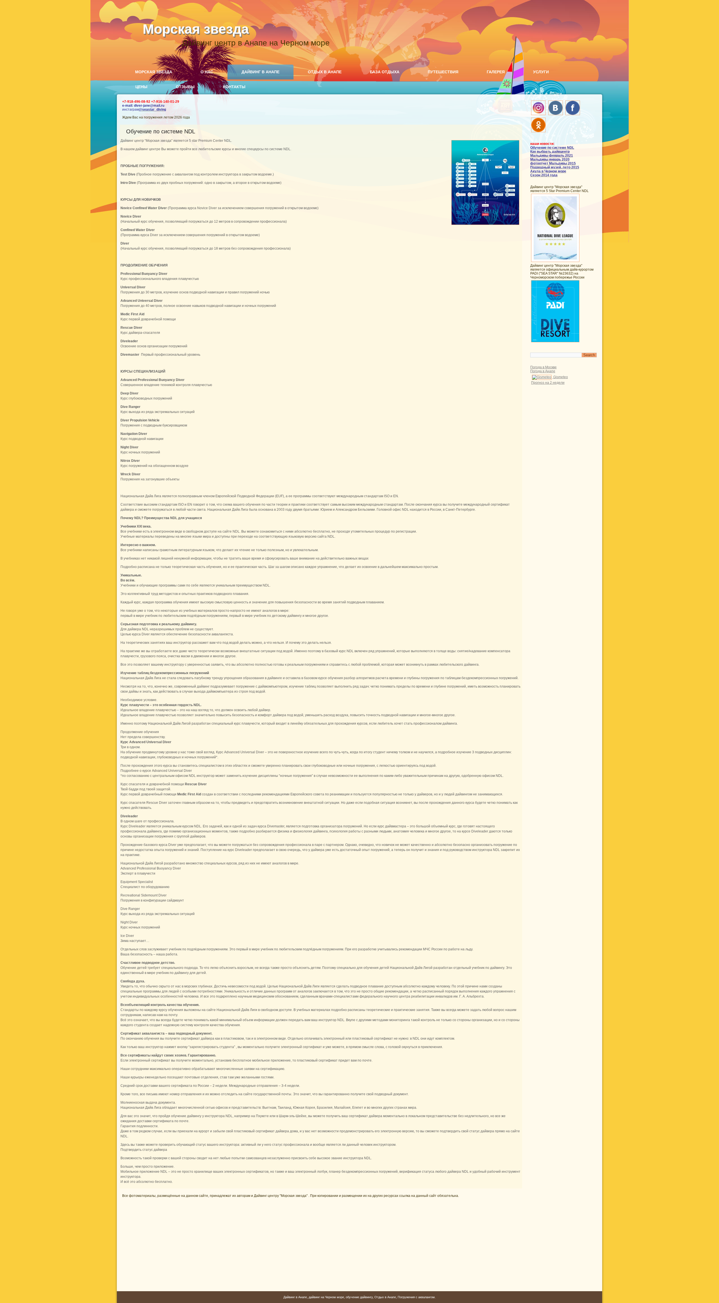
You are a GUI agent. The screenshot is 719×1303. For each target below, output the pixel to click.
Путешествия (443, 72)
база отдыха (384, 72)
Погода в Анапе (542, 371)
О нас (207, 72)
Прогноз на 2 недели (548, 383)
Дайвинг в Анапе (260, 72)
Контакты (234, 87)
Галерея (496, 72)
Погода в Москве (543, 367)
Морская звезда (196, 29)
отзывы (185, 87)
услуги (541, 72)
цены (141, 87)
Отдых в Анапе (325, 72)
